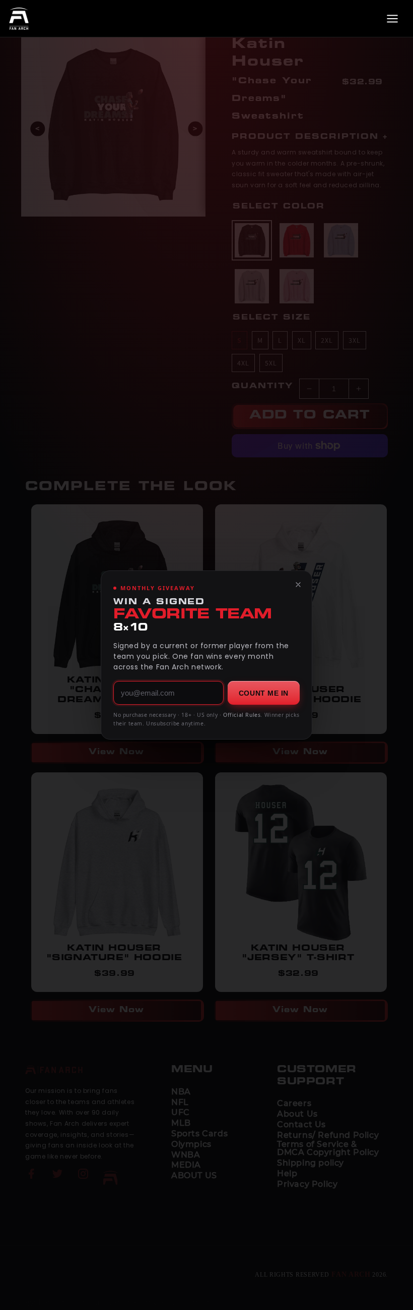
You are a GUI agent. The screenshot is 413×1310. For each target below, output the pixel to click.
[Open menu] (392, 18)
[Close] (298, 584)
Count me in (264, 693)
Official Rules (241, 714)
